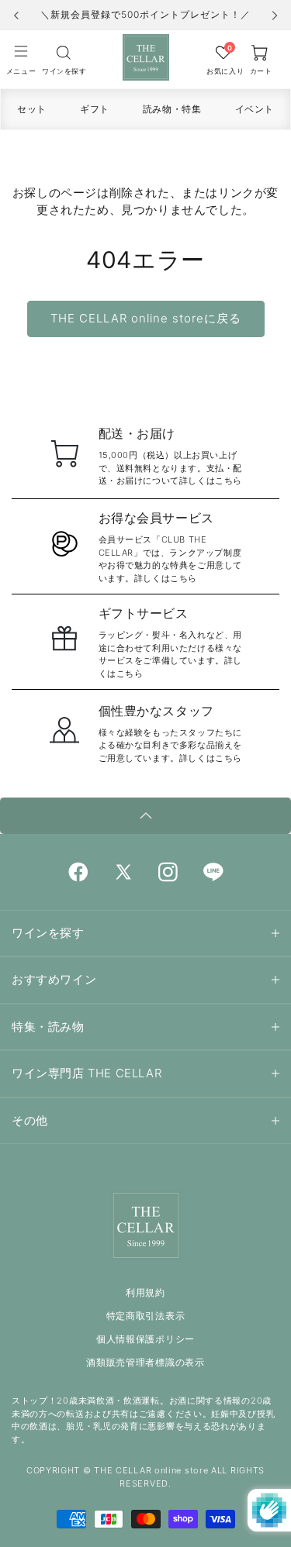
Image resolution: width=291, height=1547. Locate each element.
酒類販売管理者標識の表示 (145, 1362)
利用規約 (145, 1292)
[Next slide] (274, 15)
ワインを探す (63, 70)
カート (261, 70)
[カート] (64, 51)
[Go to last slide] (16, 15)
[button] (21, 58)
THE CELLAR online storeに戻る (145, 318)
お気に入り (223, 70)
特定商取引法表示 (145, 1315)
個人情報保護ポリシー (145, 1339)
